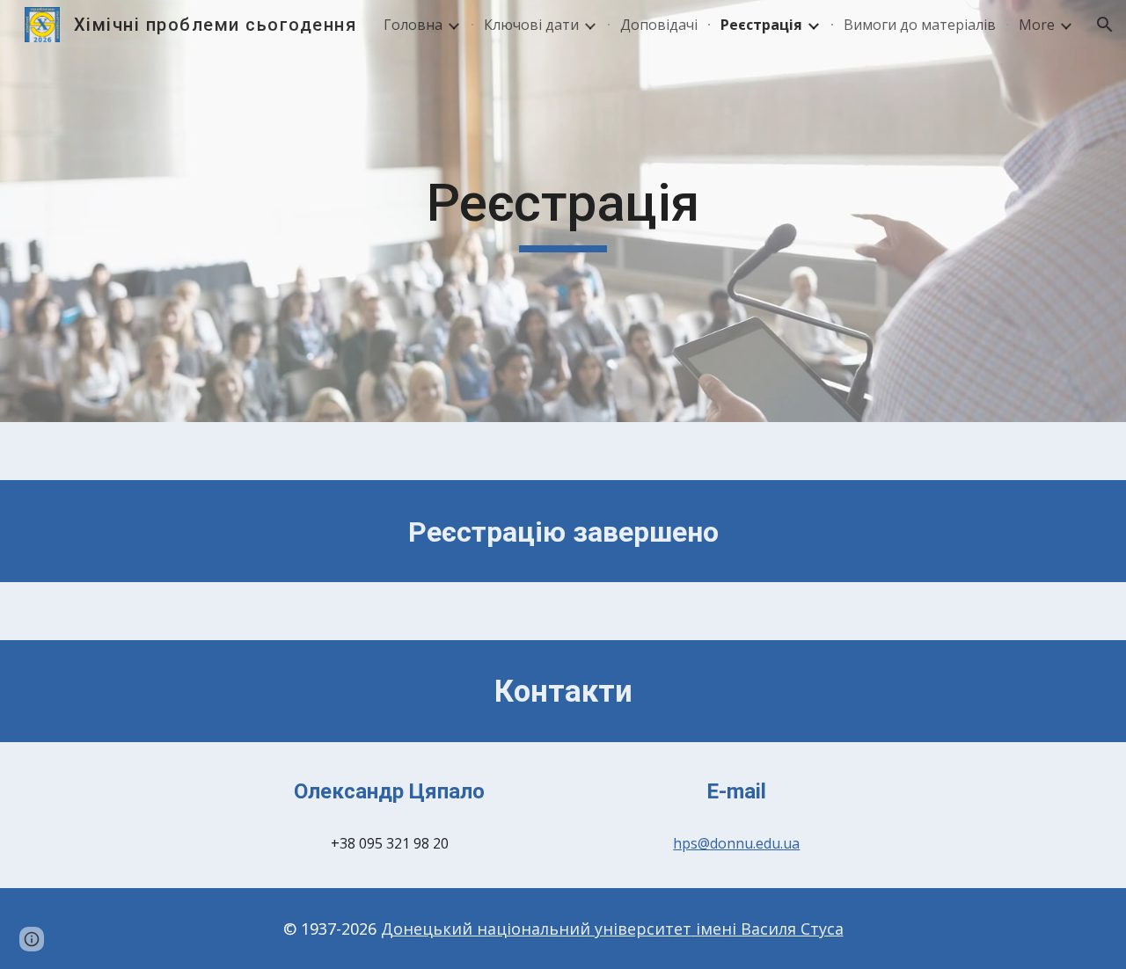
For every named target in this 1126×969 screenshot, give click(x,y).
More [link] (1037, 24)
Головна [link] (413, 24)
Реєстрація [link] (761, 24)
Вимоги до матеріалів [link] (920, 24)
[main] (563, 211)
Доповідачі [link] (659, 24)
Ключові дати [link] (531, 24)
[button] (1105, 25)
